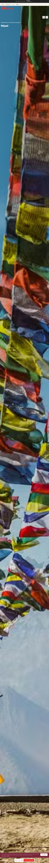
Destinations (8, 4)
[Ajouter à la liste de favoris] (47, 17)
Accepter (44, 854)
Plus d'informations (5, 856)
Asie (13, 4)
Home (3, 4)
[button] (19, 860)
